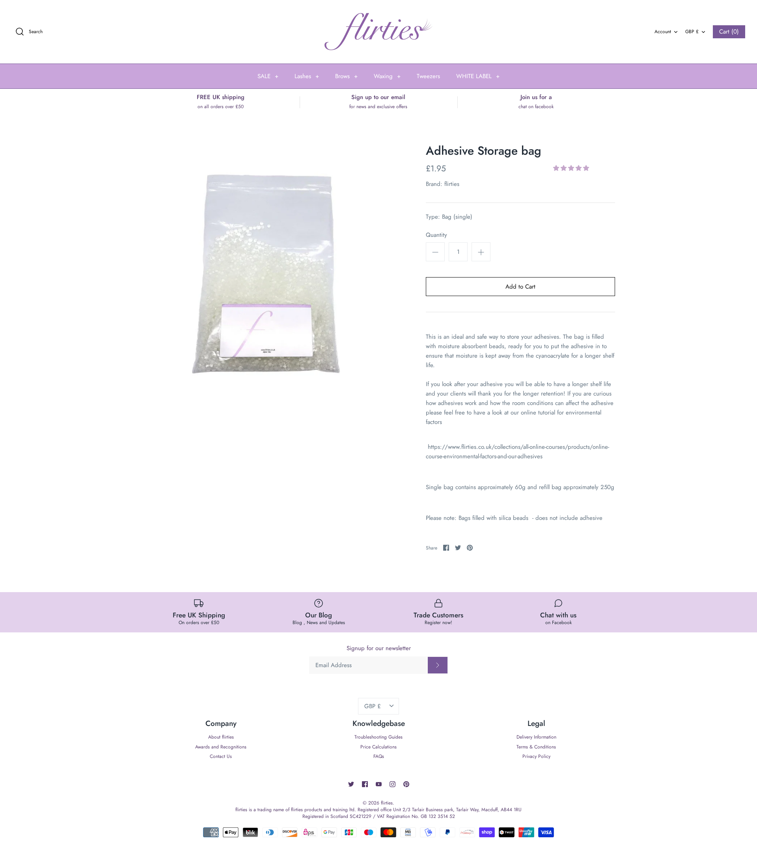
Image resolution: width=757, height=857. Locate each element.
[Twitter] (351, 784)
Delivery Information (536, 737)
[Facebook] (365, 784)
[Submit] (437, 665)
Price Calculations (378, 746)
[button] (572, 168)
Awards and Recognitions (220, 746)
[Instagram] (392, 784)
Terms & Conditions (536, 746)
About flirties (221, 737)
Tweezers (428, 76)
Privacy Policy (536, 756)
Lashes (307, 76)
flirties (451, 184)
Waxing (387, 76)
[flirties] (378, 32)
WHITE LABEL (478, 76)
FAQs (378, 756)
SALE (267, 76)
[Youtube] (379, 784)
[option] (272, 274)
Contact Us (221, 756)
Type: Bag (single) (449, 217)
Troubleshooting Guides (378, 737)
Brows (346, 76)
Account (662, 31)
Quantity (436, 235)
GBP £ (692, 31)
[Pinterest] (406, 784)
